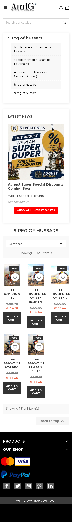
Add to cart (12, 318)
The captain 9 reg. (12, 294)
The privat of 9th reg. (12, 363)
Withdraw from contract (36, 500)
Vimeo (50, 486)
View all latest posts (36, 210)
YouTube (28, 486)
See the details (18, 202)
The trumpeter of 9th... (60, 294)
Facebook (6, 486)
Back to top (52, 421)
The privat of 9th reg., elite (36, 365)
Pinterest (39, 486)
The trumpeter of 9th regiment (36, 295)
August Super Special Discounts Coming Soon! (35, 186)
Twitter (17, 486)
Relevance (36, 243)
